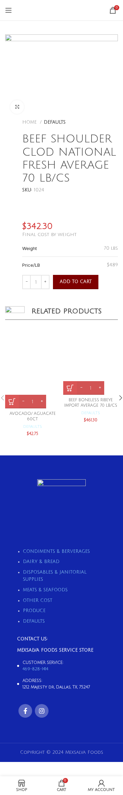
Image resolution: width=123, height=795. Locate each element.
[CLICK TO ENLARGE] (17, 107)
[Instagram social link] (42, 711)
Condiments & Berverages (56, 551)
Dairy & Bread (41, 561)
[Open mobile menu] (8, 10)
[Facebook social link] (25, 711)
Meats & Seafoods (45, 590)
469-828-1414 (35, 669)
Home (30, 122)
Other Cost (37, 600)
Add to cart (76, 281)
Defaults (55, 122)
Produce (34, 610)
